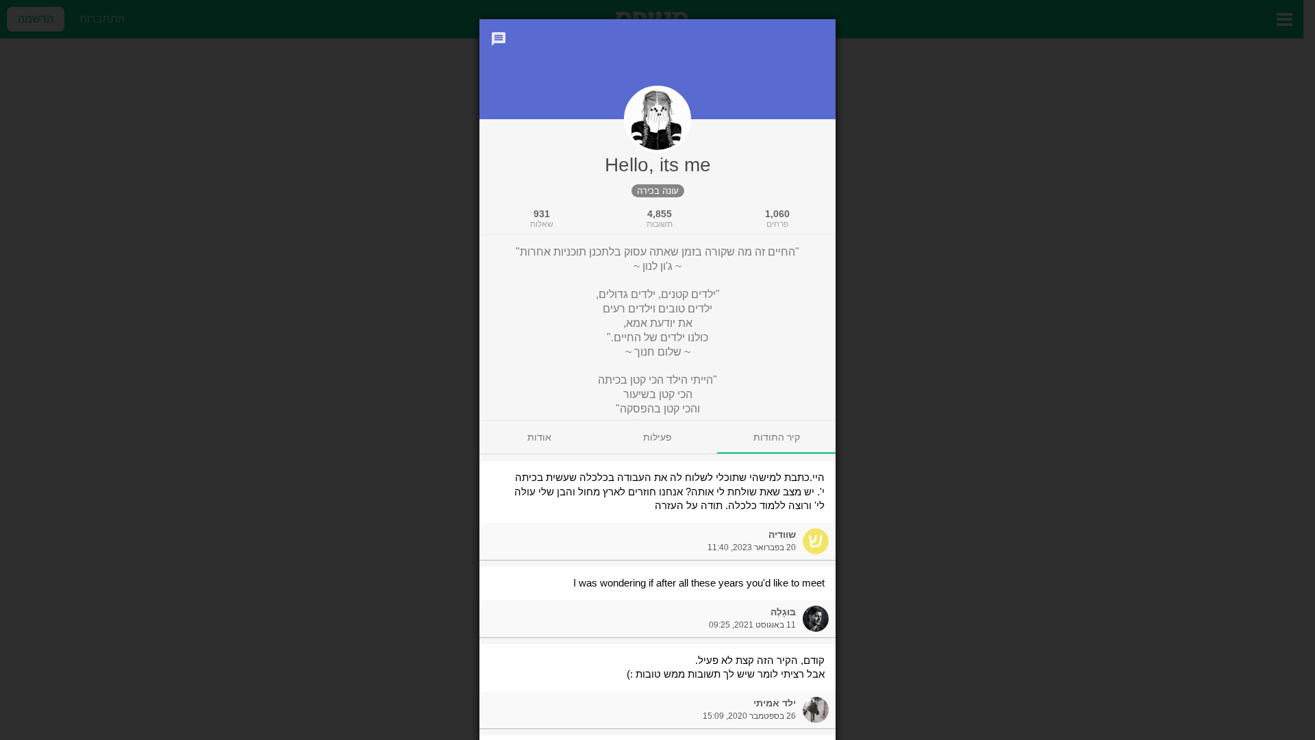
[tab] (776, 437)
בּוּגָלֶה (783, 611)
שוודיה (782, 534)
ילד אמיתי (774, 703)
